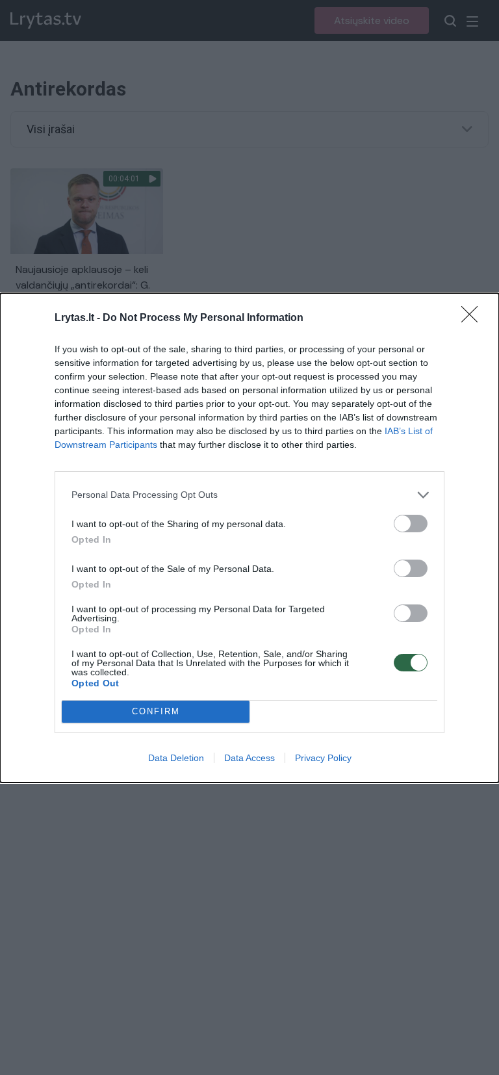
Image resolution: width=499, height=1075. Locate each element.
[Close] (473, 318)
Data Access (249, 758)
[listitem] (249, 495)
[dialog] (249, 538)
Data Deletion (176, 758)
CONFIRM (156, 711)
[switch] (411, 523)
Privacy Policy (323, 758)
